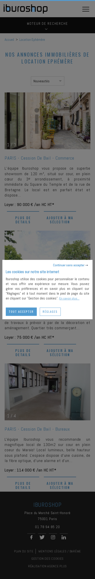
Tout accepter (21, 311)
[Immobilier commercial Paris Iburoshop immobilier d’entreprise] (25, 12)
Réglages (50, 311)
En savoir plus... (69, 298)
